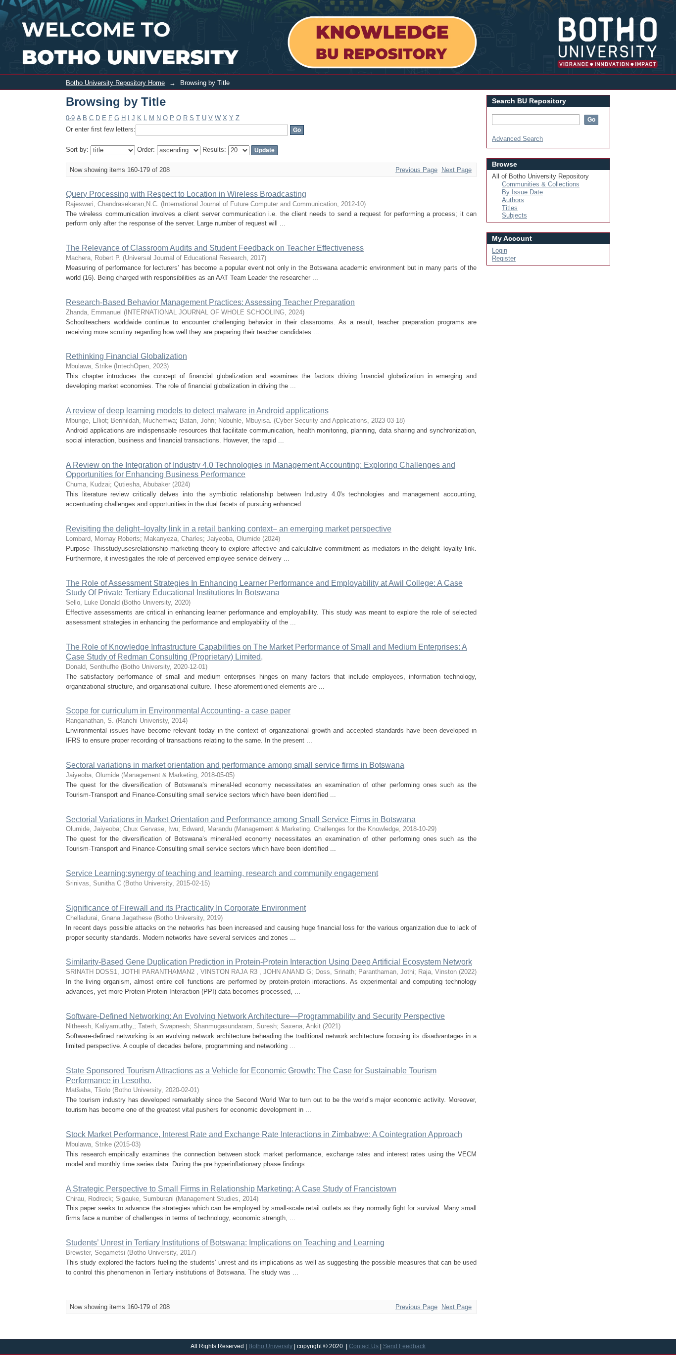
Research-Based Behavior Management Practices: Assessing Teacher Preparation (210, 302)
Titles (510, 208)
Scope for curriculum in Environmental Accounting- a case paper (178, 710)
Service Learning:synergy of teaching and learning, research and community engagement (222, 873)
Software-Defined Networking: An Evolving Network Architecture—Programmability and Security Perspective (255, 1016)
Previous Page (416, 170)
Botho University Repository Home (115, 83)
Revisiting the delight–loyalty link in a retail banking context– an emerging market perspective (228, 529)
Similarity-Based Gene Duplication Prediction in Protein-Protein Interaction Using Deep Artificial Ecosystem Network (269, 962)
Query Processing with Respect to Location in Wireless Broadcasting (186, 194)
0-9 (70, 118)
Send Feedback (404, 1346)
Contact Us (364, 1346)
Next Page (456, 170)
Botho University (270, 1346)
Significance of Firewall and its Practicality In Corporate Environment (186, 908)
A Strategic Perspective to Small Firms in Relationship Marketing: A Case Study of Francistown (231, 1189)
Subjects (514, 215)
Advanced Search (517, 138)
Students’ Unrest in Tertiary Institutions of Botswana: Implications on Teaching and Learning (225, 1242)
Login (598, 6)
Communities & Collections (540, 184)
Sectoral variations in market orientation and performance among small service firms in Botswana (235, 765)
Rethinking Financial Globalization (126, 356)
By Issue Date (522, 192)
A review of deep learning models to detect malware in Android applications (197, 410)
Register (504, 258)
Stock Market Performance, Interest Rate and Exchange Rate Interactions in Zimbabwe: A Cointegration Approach (264, 1134)
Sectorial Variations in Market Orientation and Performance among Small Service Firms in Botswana (241, 819)
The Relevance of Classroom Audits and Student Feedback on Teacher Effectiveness (215, 248)
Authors (513, 200)
